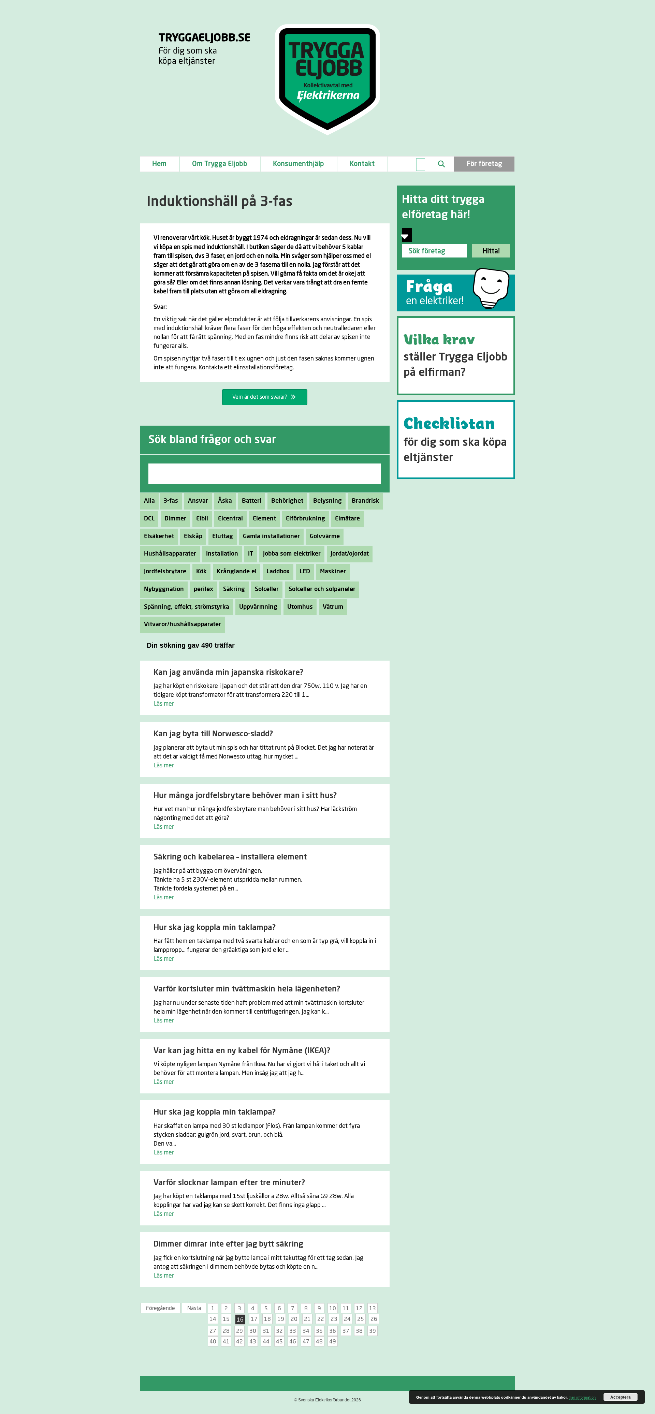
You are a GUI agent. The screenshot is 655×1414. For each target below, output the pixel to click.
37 (346, 1331)
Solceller (267, 589)
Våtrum (333, 607)
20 (294, 1319)
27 (212, 1331)
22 (320, 1319)
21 (307, 1319)
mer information (582, 1397)
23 (334, 1319)
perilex (203, 589)
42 (239, 1341)
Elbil (202, 519)
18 (267, 1319)
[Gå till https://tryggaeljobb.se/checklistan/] (455, 439)
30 (252, 1331)
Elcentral (230, 519)
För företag (484, 164)
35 (319, 1331)
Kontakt (362, 164)
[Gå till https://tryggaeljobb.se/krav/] (455, 356)
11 (346, 1308)
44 (266, 1341)
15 (226, 1319)
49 (332, 1341)
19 (280, 1319)
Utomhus (300, 607)
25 (360, 1319)
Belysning (327, 501)
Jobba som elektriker (292, 554)
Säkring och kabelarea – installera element (230, 857)
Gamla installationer (271, 536)
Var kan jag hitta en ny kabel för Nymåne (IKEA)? (242, 1051)
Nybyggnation (164, 589)
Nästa (194, 1308)
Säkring (234, 589)
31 (266, 1331)
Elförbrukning (305, 519)
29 (239, 1331)
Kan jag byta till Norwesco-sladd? (213, 734)
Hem (159, 164)
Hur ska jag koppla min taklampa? (215, 928)
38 (359, 1331)
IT (250, 554)
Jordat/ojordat (350, 554)
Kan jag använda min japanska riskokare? (228, 673)
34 (306, 1331)
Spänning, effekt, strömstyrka (186, 607)
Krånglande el (237, 572)
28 (226, 1331)
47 (306, 1341)
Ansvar (198, 501)
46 (292, 1341)
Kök (201, 572)
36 (332, 1331)
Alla (149, 501)
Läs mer (164, 704)
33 (292, 1331)
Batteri (251, 501)
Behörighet (287, 501)
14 (212, 1319)
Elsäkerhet (159, 536)
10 (332, 1308)
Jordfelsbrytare (165, 572)
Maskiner (333, 572)
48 (319, 1341)
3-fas (170, 501)
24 (347, 1319)
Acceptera (620, 1397)
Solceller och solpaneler (322, 589)
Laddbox (278, 572)
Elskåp (193, 536)
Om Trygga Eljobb (219, 164)
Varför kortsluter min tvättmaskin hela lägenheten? (247, 989)
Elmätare (347, 519)
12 (359, 1308)
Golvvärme (325, 536)
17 (254, 1319)
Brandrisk (365, 501)
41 (226, 1341)
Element (264, 519)
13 (372, 1308)
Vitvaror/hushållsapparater (182, 624)
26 (373, 1319)
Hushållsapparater (170, 554)
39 (372, 1331)
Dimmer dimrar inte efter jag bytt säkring (228, 1244)
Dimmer (175, 519)
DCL (149, 519)
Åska (225, 501)
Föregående (160, 1308)
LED (305, 572)
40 (212, 1341)
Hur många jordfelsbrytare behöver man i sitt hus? (245, 796)
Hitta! (491, 251)
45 (279, 1341)
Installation (222, 554)
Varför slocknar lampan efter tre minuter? (229, 1183)
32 (279, 1331)
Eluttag (222, 536)
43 (252, 1341)
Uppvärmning (258, 607)
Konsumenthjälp (298, 164)
